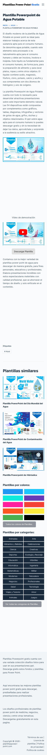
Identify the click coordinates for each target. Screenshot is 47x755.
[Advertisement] (23, 187)
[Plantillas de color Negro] (34, 517)
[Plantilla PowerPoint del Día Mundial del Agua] (23, 387)
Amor (33, 592)
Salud (13, 587)
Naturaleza (34, 576)
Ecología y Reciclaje (34, 555)
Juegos (34, 597)
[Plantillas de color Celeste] (34, 491)
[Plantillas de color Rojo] (34, 504)
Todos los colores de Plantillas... (19, 524)
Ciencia (13, 549)
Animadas (13, 539)
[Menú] (43, 4)
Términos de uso (35, 737)
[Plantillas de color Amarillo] (34, 511)
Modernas (13, 576)
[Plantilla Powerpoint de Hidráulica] (23, 459)
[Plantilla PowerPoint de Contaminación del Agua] (23, 423)
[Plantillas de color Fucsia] (13, 504)
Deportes (13, 555)
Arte (34, 539)
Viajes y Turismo (13, 592)
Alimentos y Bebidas (13, 544)
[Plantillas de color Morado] (34, 498)
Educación (13, 560)
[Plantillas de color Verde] (13, 517)
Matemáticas (13, 571)
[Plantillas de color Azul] (13, 491)
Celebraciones (34, 544)
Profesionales (34, 581)
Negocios (13, 581)
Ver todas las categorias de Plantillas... (22, 604)
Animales (13, 597)
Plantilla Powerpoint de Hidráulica (20, 475)
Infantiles (34, 560)
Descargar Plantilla (23, 251)
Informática (13, 565)
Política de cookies (35, 750)
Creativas (34, 549)
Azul (7, 351)
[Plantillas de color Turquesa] (13, 498)
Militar (34, 571)
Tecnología (34, 587)
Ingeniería (34, 565)
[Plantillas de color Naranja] (13, 511)
